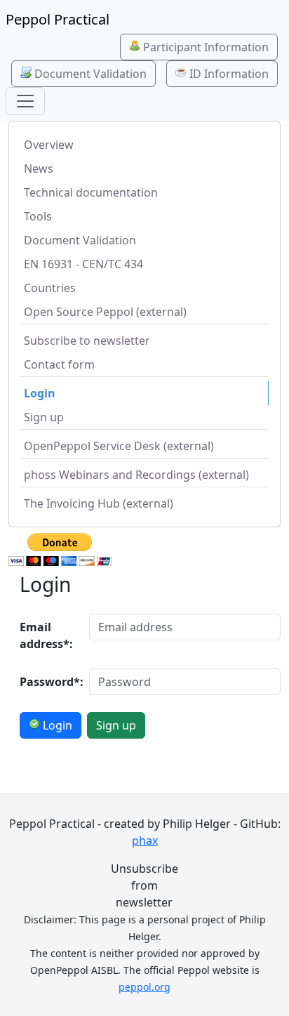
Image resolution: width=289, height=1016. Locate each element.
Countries (50, 288)
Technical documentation (91, 192)
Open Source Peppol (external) (105, 311)
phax (145, 840)
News (38, 168)
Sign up (44, 417)
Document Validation (89, 73)
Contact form (59, 364)
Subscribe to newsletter (87, 340)
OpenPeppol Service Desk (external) (119, 446)
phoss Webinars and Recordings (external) (136, 474)
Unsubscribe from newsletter (144, 885)
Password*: (50, 682)
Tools (38, 216)
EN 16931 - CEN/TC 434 (83, 264)
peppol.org (144, 987)
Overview (49, 144)
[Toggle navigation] (25, 101)
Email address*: (46, 635)
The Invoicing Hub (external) (98, 503)
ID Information (228, 73)
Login (39, 393)
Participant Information (204, 47)
